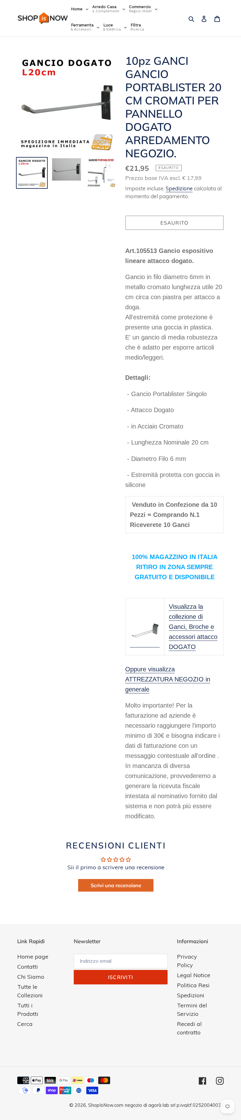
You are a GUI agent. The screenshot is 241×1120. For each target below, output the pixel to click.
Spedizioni (190, 995)
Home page (32, 956)
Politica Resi (193, 985)
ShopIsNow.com (105, 1105)
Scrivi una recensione (116, 885)
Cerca (25, 1024)
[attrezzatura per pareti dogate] (145, 643)
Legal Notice (193, 975)
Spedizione (179, 188)
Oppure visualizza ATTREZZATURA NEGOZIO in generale (167, 679)
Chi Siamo (30, 976)
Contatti (27, 966)
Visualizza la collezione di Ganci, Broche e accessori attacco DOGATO (193, 626)
